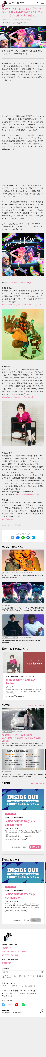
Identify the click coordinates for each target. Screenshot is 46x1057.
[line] (23, 537)
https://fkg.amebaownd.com (27, 494)
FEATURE (5, 952)
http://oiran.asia (8, 519)
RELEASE (5, 955)
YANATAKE (8, 839)
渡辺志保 (16, 839)
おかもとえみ (26, 986)
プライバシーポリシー (8, 993)
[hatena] (33, 537)
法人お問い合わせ (7, 996)
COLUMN (15, 955)
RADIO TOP (6, 963)
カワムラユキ (24, 23)
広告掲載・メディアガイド (21, 991)
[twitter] (12, 537)
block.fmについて (7, 991)
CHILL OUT (19, 696)
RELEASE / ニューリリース (10, 23)
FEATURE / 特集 (7, 731)
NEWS (13, 952)
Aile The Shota (6, 986)
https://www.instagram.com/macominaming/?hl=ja (22, 304)
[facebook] (18, 537)
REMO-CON (16, 986)
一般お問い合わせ (31, 993)
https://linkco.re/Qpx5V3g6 (20, 282)
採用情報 (32, 991)
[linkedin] (28, 537)
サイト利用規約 (20, 993)
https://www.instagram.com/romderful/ (17, 397)
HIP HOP (23, 839)
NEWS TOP (6, 948)
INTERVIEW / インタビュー (10, 637)
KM (33, 986)
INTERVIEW (22, 952)
